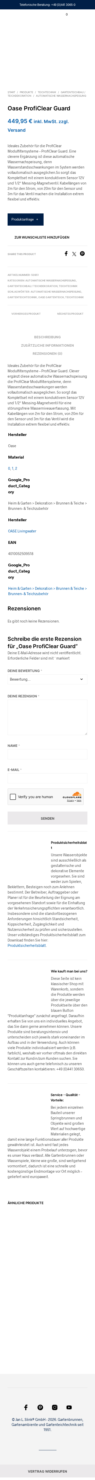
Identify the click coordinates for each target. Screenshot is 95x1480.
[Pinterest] (83, 254)
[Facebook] (68, 254)
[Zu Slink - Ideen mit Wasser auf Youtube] (69, 1407)
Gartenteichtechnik (22, 297)
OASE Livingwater (22, 531)
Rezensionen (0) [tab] (47, 353)
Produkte (26, 92)
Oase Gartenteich (51, 297)
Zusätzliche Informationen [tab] (47, 345)
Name (14, 746)
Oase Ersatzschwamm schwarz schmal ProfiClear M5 (61, 1244)
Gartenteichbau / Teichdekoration (33, 286)
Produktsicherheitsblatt (27, 945)
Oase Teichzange (21, 1335)
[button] (63, 14)
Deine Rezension (24, 696)
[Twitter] (76, 254)
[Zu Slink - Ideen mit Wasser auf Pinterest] (40, 1407)
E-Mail (15, 770)
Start (11, 92)
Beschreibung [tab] (47, 337)
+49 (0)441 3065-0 (63, 4)
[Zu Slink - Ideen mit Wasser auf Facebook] (26, 1407)
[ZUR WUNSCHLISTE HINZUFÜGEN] (42, 1252)
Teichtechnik (47, 92)
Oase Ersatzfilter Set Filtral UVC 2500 (64, 1342)
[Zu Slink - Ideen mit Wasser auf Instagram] (55, 1407)
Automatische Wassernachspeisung (61, 95)
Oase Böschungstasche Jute (21, 1257)
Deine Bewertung (25, 671)
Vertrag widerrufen (47, 1471)
